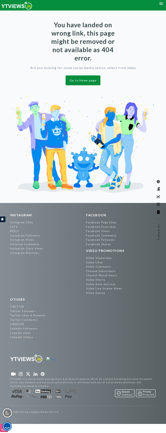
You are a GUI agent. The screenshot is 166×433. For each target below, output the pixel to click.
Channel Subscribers (101, 271)
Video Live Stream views (104, 288)
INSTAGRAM (21, 215)
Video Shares (95, 293)
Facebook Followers (100, 239)
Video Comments (98, 266)
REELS (14, 231)
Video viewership (99, 258)
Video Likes (94, 262)
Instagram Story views (26, 248)
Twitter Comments (23, 319)
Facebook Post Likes (101, 226)
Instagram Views (22, 239)
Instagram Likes (21, 222)
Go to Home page (83, 80)
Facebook (96, 215)
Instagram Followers (25, 235)
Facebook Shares (98, 244)
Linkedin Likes (20, 333)
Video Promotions (105, 250)
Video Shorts (95, 279)
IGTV (14, 226)
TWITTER (17, 306)
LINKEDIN (17, 324)
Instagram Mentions (24, 253)
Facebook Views (98, 231)
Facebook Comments (101, 235)
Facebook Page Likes (101, 222)
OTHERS (17, 299)
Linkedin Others (21, 337)
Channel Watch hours (101, 275)
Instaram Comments (24, 244)
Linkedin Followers (23, 328)
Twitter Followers (23, 311)
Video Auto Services (101, 284)
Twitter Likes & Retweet (27, 315)
